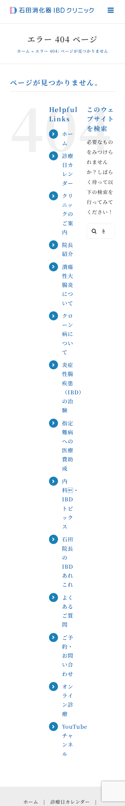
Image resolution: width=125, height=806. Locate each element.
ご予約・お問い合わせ (67, 656)
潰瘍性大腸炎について (67, 285)
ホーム (23, 51)
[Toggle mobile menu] (111, 10)
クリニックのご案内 (67, 214)
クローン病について (67, 334)
